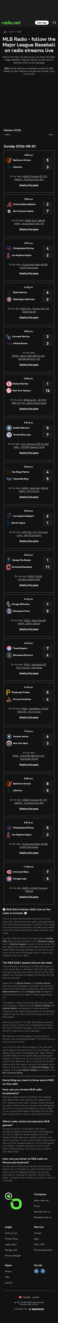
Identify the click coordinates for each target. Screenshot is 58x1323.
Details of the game (29, 185)
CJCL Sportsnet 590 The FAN (35, 444)
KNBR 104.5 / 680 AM (35, 221)
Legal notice (11, 1244)
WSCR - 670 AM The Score (34, 888)
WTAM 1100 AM (35, 576)
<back (7, 135)
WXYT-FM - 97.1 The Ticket (35, 532)
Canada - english (30, 1297)
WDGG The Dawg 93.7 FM (35, 176)
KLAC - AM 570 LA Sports (29, 535)
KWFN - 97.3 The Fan (29, 491)
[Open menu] (54, 23)
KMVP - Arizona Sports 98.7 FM (29, 224)
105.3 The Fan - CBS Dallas (29, 668)
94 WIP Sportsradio (29, 268)
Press (37, 1206)
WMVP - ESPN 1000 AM (29, 624)
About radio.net (41, 1200)
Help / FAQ (39, 1244)
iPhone (8, 1271)
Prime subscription (43, 1250)
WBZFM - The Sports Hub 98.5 (29, 180)
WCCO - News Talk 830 (35, 620)
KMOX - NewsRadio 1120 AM (34, 709)
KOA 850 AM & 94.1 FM (29, 359)
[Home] (5, 31)
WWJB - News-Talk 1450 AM (35, 488)
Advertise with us (42, 1212)
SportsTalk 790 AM (29, 759)
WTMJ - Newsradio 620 (35, 665)
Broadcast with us (42, 1217)
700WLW (29, 891)
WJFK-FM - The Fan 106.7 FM (35, 309)
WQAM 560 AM (29, 312)
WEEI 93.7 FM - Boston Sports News (29, 403)
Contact (37, 1233)
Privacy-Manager (13, 1256)
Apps (36, 1239)
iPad (7, 1277)
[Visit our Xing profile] (43, 1271)
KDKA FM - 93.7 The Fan (29, 712)
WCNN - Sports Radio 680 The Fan (28, 356)
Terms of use (11, 1233)
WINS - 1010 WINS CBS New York (28, 756)
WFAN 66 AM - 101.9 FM (35, 400)
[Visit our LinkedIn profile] (36, 1271)
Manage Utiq (11, 1250)
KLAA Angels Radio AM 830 (35, 265)
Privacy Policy (11, 1239)
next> (51, 135)
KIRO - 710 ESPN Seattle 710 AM (29, 447)
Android (8, 1283)
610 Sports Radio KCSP (29, 579)
